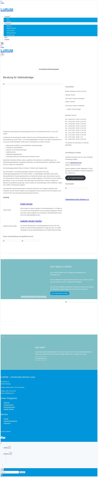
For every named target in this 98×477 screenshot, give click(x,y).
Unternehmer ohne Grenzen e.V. (77, 199)
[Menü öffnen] (2, 54)
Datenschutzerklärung (10, 421)
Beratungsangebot (11, 32)
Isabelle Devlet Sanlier (31, 221)
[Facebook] (2, 437)
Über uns (9, 21)
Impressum (7, 423)
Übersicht (9, 25)
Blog (6, 37)
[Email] (4, 437)
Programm (6, 453)
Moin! (8, 18)
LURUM (6, 447)
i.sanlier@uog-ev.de (75, 163)
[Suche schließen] (2, 469)
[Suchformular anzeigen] (2, 43)
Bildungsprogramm (11, 28)
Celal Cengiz (26, 204)
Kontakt (7, 39)
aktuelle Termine (11, 35)
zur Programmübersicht (75, 178)
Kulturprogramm (11, 30)
